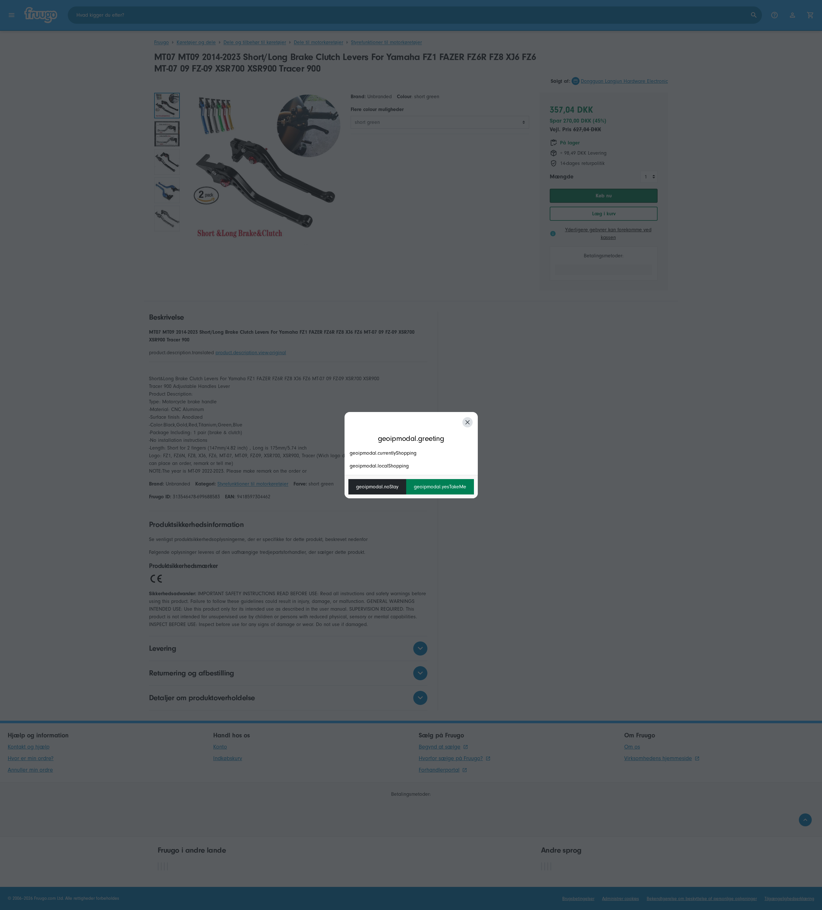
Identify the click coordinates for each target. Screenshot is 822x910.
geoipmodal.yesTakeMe (440, 487)
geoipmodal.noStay (377, 487)
